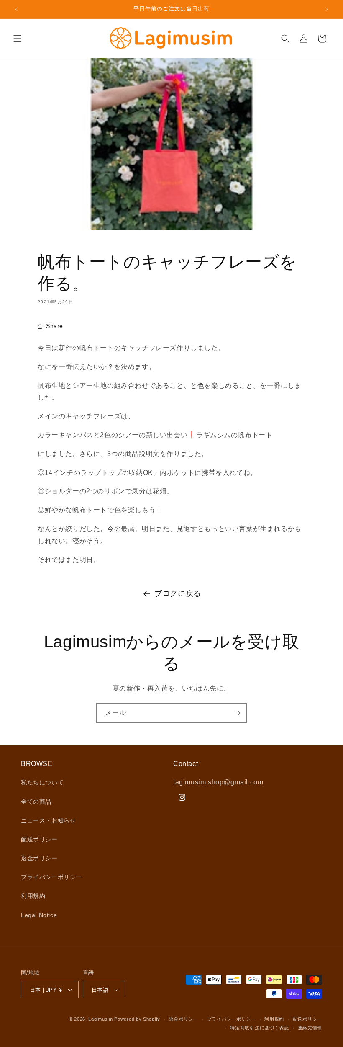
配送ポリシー (39, 839)
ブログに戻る (177, 593)
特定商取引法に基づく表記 (259, 1027)
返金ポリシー (39, 858)
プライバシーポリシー (51, 877)
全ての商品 (36, 801)
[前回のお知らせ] (16, 9)
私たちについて (42, 782)
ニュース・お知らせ (48, 820)
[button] (17, 38)
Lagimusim (101, 1018)
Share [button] (54, 325)
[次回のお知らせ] (326, 9)
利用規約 (33, 895)
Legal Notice (39, 915)
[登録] (237, 713)
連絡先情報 (310, 1027)
